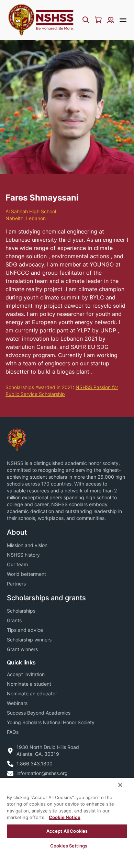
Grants (14, 620)
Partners (16, 584)
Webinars (17, 703)
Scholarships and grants (46, 598)
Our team (17, 564)
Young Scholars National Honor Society (50, 722)
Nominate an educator (32, 693)
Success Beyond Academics (38, 713)
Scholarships (21, 611)
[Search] (86, 20)
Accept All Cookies (67, 831)
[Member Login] (111, 20)
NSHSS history (23, 555)
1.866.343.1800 (34, 763)
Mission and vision (27, 545)
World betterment (26, 574)
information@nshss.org (42, 773)
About (17, 532)
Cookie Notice (64, 817)
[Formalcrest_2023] (17, 439)
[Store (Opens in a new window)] (98, 20)
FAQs (13, 732)
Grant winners (22, 649)
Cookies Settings (68, 846)
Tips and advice (25, 630)
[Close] (120, 785)
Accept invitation (26, 674)
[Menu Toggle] (123, 20)
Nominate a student (29, 684)
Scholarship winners (29, 639)
